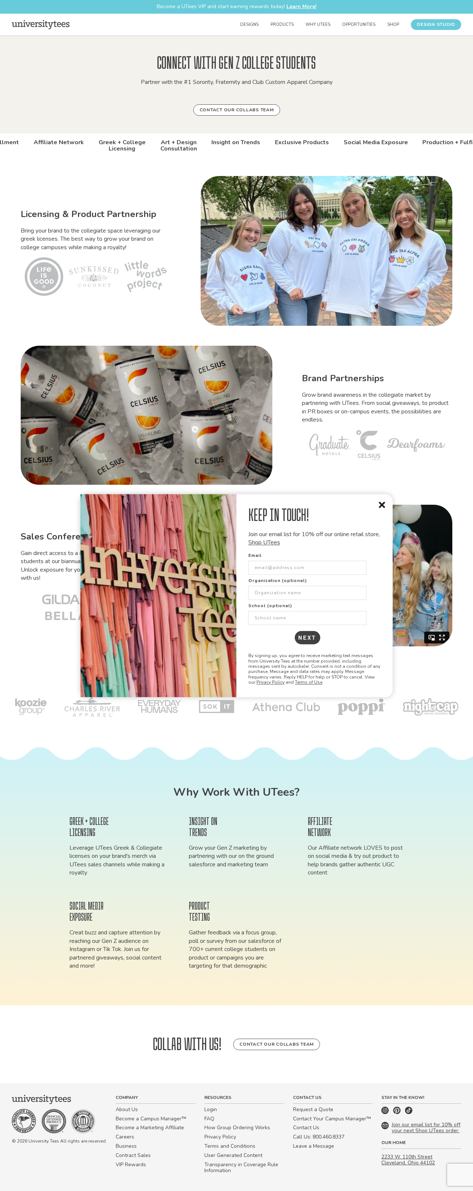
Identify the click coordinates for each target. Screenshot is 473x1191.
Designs (249, 24)
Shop (393, 24)
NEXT (307, 638)
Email (255, 556)
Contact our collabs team (237, 110)
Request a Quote (313, 1109)
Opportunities (358, 24)
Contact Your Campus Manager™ (332, 1118)
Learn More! (301, 6)
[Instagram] (385, 1112)
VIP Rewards (131, 1164)
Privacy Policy (270, 683)
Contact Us (306, 1127)
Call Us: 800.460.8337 (318, 1136)
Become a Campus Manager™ (151, 1118)
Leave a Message (313, 1146)
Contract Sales (133, 1155)
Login (210, 1109)
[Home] (40, 24)
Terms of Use (308, 683)
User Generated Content (233, 1155)
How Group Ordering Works (237, 1127)
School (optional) (270, 606)
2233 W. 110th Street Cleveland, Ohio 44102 (408, 1160)
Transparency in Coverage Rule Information (241, 1167)
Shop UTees (264, 542)
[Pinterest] (397, 1112)
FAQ (209, 1118)
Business (126, 1146)
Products (282, 24)
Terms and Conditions (229, 1146)
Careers (125, 1136)
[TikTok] (408, 1112)
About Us (127, 1109)
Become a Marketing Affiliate (150, 1127)
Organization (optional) (277, 581)
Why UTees (318, 24)
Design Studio (436, 24)
